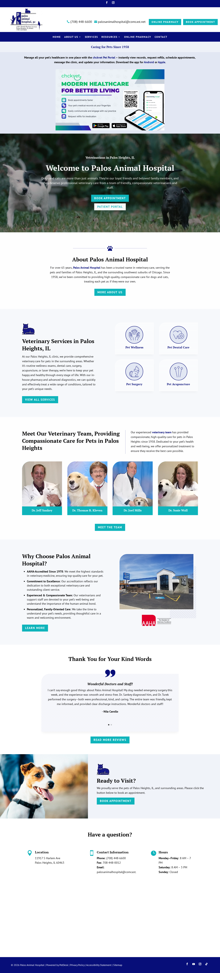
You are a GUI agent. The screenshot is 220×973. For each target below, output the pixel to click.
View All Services (40, 399)
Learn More (35, 628)
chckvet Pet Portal (104, 57)
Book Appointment (110, 198)
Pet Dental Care (178, 347)
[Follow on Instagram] (113, 2)
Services (91, 37)
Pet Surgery (134, 384)
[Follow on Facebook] (106, 2)
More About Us (110, 292)
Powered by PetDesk (57, 965)
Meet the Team (110, 527)
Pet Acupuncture (178, 384)
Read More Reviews (110, 740)
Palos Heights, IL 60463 (49, 862)
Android (149, 62)
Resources (109, 37)
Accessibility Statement (98, 965)
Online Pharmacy (137, 37)
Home (57, 37)
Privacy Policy (77, 965)
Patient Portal (110, 207)
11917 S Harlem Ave (47, 858)
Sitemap (117, 965)
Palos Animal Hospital (86, 267)
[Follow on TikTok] (206, 964)
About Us (71, 37)
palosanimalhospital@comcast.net (118, 872)
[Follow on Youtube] (193, 964)
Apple (161, 62)
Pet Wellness (134, 347)
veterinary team (161, 432)
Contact (161, 37)
